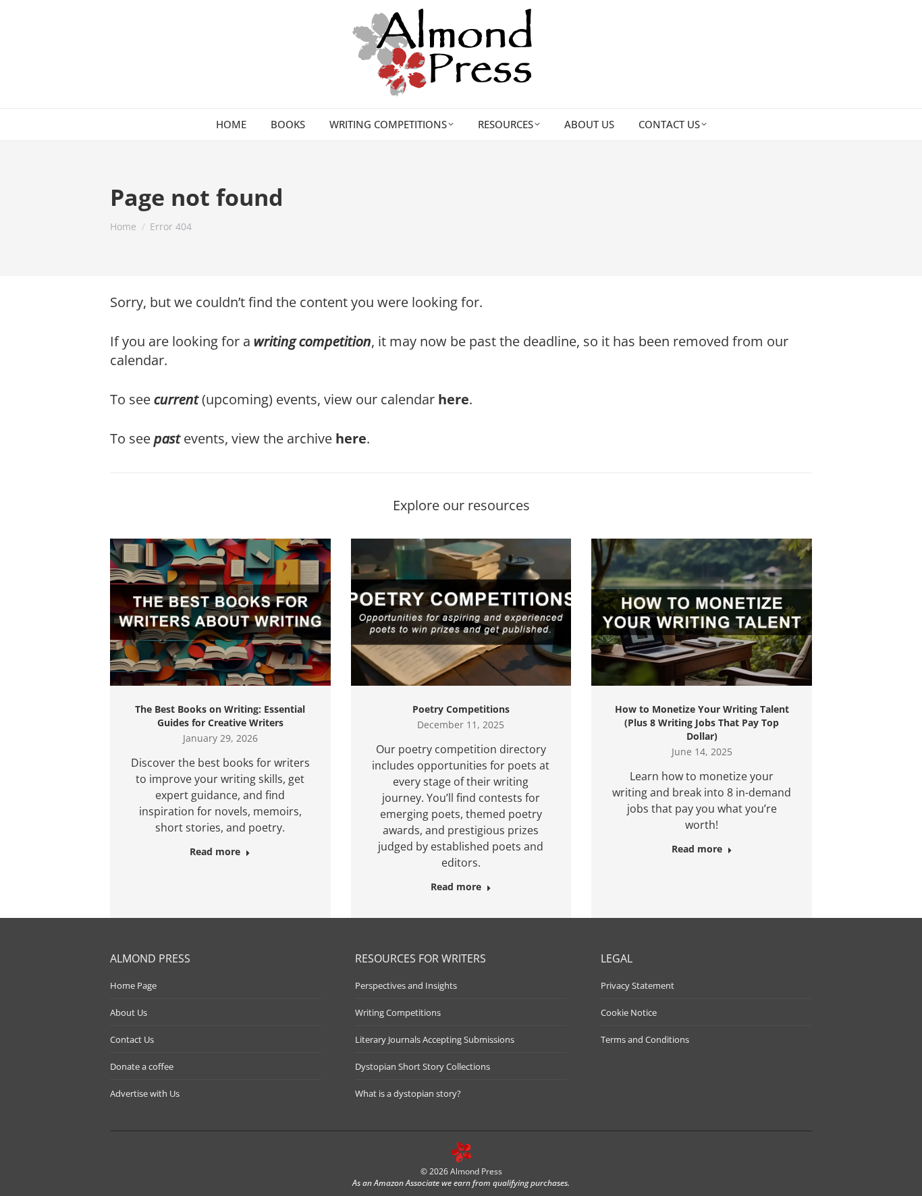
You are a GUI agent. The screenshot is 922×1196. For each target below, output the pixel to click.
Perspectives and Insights (406, 985)
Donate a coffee (141, 1066)
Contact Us (132, 1039)
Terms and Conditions (645, 1039)
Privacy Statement (637, 985)
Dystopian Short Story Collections (422, 1066)
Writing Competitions (398, 1012)
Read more (215, 852)
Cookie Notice (629, 1012)
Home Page (133, 985)
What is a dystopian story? (408, 1093)
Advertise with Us (145, 1093)
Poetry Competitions (461, 709)
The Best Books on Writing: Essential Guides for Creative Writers (220, 716)
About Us (128, 1012)
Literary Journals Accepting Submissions (434, 1039)
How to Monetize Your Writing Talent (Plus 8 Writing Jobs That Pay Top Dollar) (702, 722)
